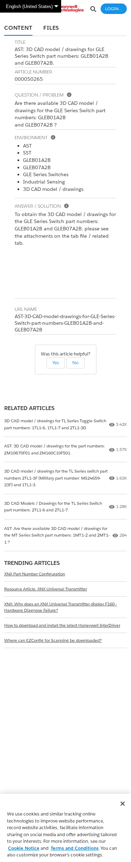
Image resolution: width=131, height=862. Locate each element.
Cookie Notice (23, 848)
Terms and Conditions (75, 848)
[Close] (122, 803)
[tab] (18, 28)
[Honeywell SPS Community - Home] (66, 9)
